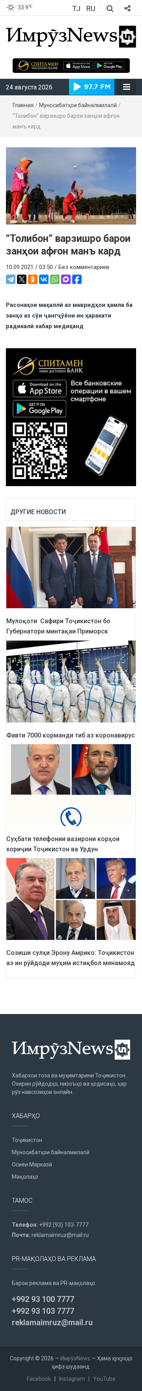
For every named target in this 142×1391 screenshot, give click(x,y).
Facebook (39, 1379)
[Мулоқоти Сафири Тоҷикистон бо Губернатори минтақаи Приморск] (71, 567)
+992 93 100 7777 (43, 1299)
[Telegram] (10, 279)
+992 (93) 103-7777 (63, 1225)
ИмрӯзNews (75, 1358)
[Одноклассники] (32, 279)
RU (90, 8)
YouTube (104, 1379)
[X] (21, 279)
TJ (76, 8)
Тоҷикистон (27, 1140)
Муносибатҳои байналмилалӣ (78, 105)
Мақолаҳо (25, 1177)
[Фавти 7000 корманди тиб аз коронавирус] (71, 681)
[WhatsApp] (55, 279)
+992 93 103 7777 (43, 1311)
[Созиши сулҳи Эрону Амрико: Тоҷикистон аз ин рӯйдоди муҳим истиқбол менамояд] (71, 898)
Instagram (72, 1379)
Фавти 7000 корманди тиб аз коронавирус (70, 735)
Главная (23, 105)
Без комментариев (83, 267)
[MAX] (66, 279)
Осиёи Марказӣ (32, 1164)
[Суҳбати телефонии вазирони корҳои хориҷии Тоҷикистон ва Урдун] (71, 784)
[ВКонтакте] (44, 279)
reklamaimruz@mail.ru (60, 1235)
